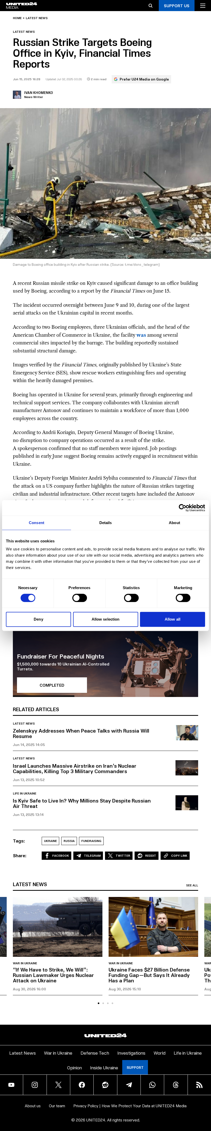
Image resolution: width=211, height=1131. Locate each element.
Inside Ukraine (104, 1067)
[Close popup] (205, 1099)
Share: (20, 855)
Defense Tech (95, 1052)
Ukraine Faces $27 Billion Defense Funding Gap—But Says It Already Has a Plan (149, 975)
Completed (52, 685)
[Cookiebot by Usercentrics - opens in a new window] (182, 508)
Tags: (19, 840)
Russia (69, 841)
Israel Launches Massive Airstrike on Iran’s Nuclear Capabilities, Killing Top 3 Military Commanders (74, 768)
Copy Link (179, 855)
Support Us (176, 6)
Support (135, 1067)
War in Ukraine (25, 963)
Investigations (131, 1052)
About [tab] (174, 522)
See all (192, 885)
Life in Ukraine (24, 793)
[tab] (98, 1003)
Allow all (172, 619)
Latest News (22, 1052)
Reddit (150, 855)
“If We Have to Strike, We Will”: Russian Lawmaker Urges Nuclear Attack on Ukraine (53, 975)
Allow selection (106, 619)
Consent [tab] (36, 522)
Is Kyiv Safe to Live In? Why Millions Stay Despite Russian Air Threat (82, 803)
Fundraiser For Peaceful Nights (60, 656)
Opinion (74, 1067)
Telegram (92, 855)
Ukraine (50, 841)
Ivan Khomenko (38, 92)
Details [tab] (105, 522)
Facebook (60, 855)
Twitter (123, 855)
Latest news (37, 18)
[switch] (79, 598)
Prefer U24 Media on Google (144, 79)
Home (17, 18)
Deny (38, 619)
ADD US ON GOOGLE (174, 1112)
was (141, 335)
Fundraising (91, 841)
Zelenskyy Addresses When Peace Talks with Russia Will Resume (81, 733)
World (159, 1052)
